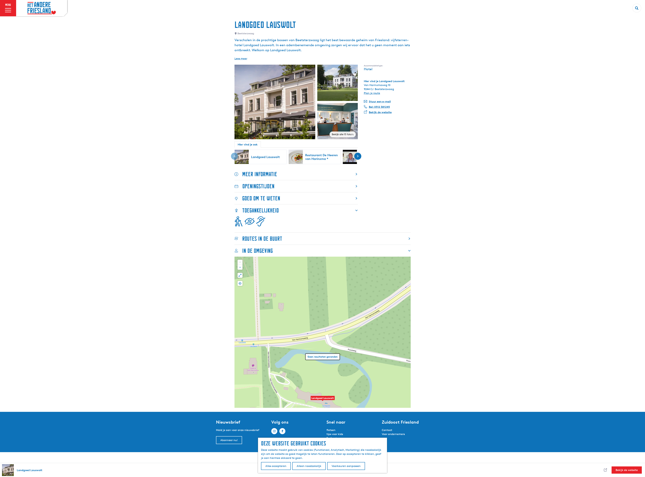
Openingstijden (258, 186)
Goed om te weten (261, 198)
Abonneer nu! (229, 440)
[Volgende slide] (357, 156)
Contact (387, 430)
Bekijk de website (627, 470)
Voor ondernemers (393, 434)
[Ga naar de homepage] (41, 8)
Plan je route (372, 93)
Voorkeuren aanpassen (346, 466)
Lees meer (240, 58)
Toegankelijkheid (260, 210)
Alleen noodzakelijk (309, 466)
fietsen (331, 430)
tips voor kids (335, 434)
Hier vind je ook (248, 144)
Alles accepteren (275, 466)
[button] (323, 400)
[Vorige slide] (234, 156)
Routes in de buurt (262, 238)
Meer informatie (259, 174)
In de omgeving (257, 250)
